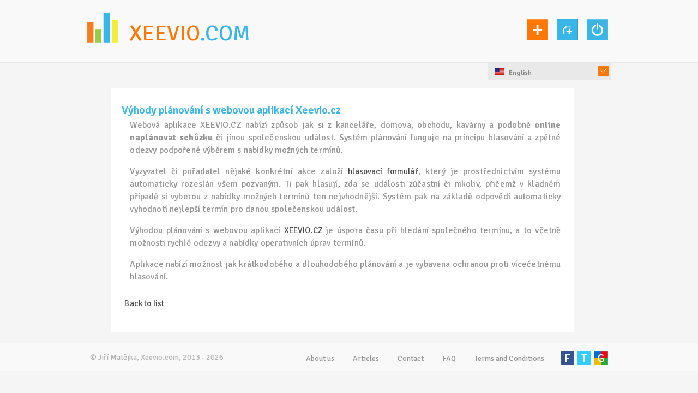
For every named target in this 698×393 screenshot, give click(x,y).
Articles (366, 358)
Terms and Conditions (509, 358)
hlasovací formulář (383, 171)
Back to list (144, 303)
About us (320, 358)
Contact (411, 358)
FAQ (449, 358)
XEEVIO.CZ (303, 230)
